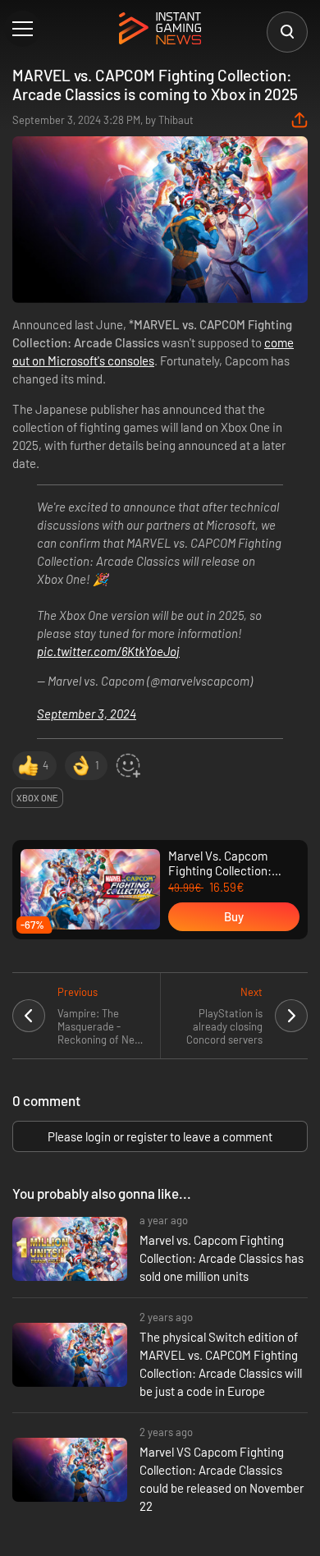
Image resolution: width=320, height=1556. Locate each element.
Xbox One (37, 797)
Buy (234, 916)
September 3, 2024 (86, 713)
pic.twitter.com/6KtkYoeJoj (108, 651)
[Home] (160, 29)
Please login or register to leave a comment (160, 1136)
